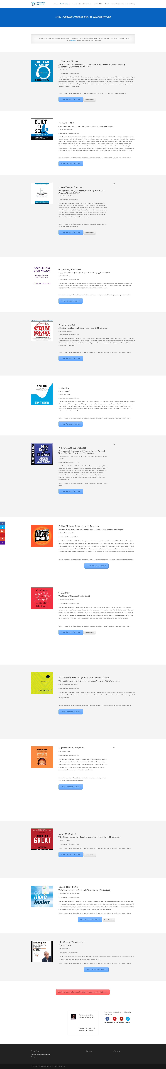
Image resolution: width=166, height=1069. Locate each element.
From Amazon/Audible (70, 99)
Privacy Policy (98, 4)
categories (73, 41)
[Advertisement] (124, 218)
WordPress (61, 1066)
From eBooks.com (90, 99)
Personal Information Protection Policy (123, 4)
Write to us (116, 1051)
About (107, 4)
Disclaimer (89, 1051)
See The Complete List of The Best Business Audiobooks (82, 992)
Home (55, 4)
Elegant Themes (44, 1066)
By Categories (64, 4)
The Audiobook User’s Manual (82, 4)
